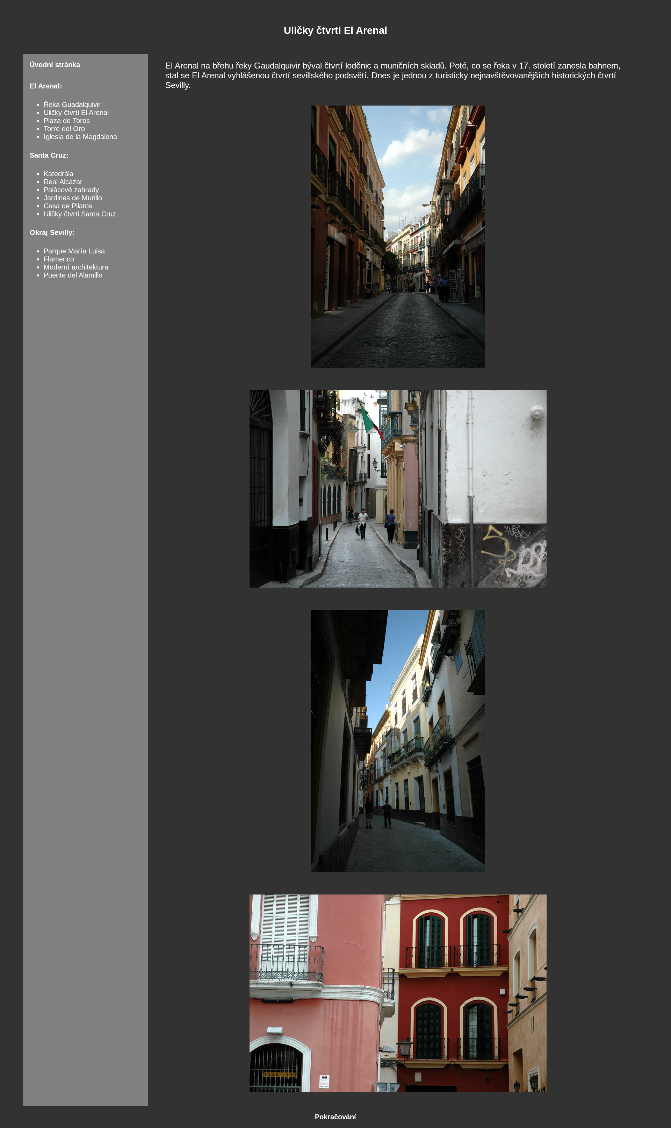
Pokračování (335, 1117)
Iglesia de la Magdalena (80, 137)
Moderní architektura (76, 267)
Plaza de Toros (67, 120)
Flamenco (59, 259)
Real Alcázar (63, 182)
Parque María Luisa (74, 251)
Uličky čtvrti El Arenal (76, 112)
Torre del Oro (64, 128)
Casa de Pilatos (68, 206)
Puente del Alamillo (73, 275)
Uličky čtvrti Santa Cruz (80, 214)
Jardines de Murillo (73, 198)
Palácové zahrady (71, 190)
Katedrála (58, 174)
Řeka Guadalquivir (72, 104)
